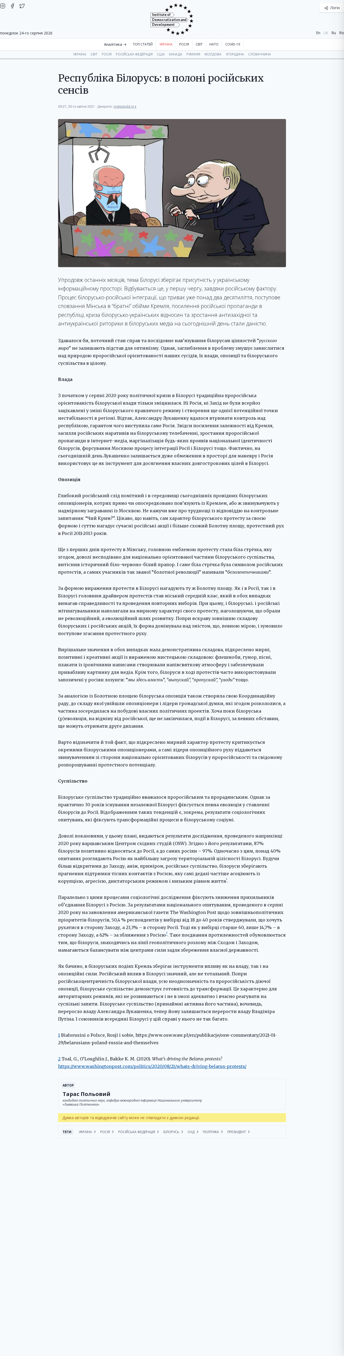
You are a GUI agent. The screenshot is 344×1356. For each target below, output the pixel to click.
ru (333, 32)
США (161, 54)
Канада (175, 54)
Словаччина (259, 54)
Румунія (193, 54)
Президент (237, 1132)
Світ (199, 44)
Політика (211, 1132)
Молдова (213, 54)
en (318, 32)
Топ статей (143, 44)
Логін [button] (334, 7)
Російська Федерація (134, 54)
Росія (184, 44)
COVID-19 (232, 44)
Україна (166, 44)
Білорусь (171, 1132)
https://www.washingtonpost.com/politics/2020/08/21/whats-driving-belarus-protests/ (152, 1066)
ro (341, 32)
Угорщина (235, 54)
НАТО (213, 44)
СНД (191, 1132)
